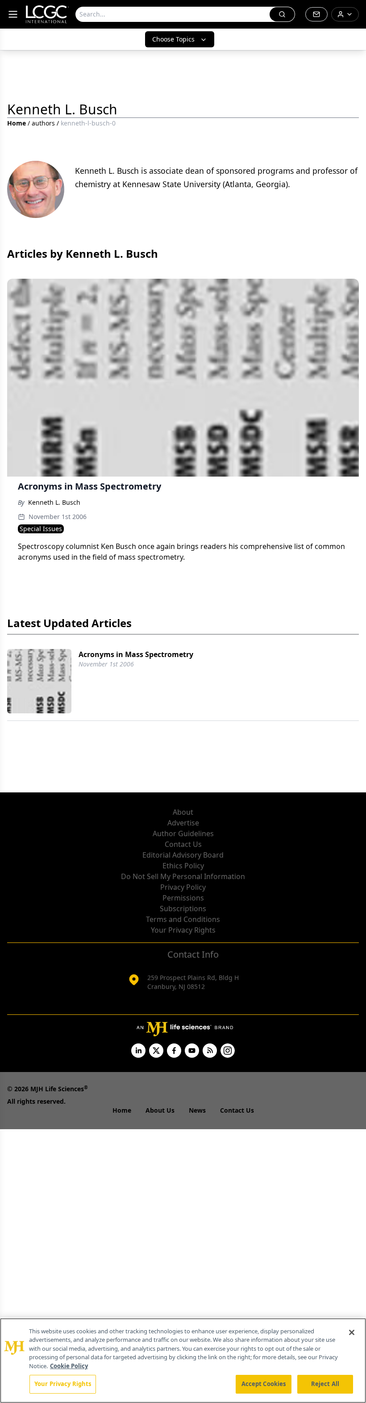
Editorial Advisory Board (183, 855)
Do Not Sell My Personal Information (183, 876)
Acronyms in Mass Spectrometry (136, 654)
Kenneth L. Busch (54, 502)
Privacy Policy (183, 887)
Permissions (183, 898)
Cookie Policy (69, 1366)
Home (16, 123)
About (183, 812)
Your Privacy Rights (183, 930)
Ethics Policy (183, 866)
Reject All (325, 1384)
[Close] (352, 1332)
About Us (160, 1110)
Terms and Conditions (183, 919)
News (197, 1110)
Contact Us (183, 844)
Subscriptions (183, 908)
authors (43, 123)
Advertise (183, 823)
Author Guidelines (183, 833)
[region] (183, 1360)
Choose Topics (173, 39)
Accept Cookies (263, 1384)
